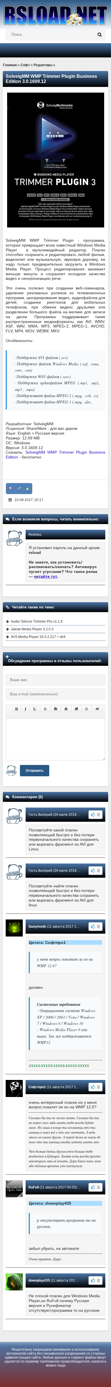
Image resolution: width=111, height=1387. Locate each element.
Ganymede (37, 927)
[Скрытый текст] (97, 709)
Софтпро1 (37, 1087)
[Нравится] (27, 488)
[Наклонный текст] (25, 709)
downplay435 (39, 1280)
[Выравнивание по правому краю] (76, 709)
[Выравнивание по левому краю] (56, 709)
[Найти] (99, 34)
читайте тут (45, 576)
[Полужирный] (16, 709)
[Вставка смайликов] (87, 709)
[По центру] (66, 709)
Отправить (35, 771)
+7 (19, 488)
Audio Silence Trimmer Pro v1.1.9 (37, 621)
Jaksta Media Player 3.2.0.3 (32, 629)
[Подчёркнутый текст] (35, 709)
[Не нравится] (10, 488)
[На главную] (55, 13)
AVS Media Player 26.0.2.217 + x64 (38, 637)
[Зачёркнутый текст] (45, 709)
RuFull (33, 1187)
